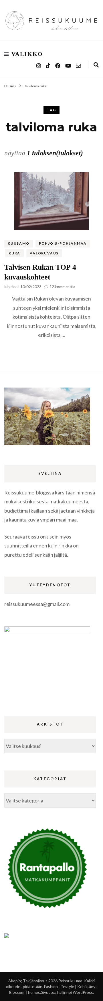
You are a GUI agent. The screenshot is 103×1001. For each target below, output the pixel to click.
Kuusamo (18, 243)
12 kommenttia (62, 286)
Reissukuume (70, 980)
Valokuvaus (44, 253)
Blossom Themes (24, 992)
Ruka (14, 253)
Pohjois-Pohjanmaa (63, 243)
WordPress (83, 992)
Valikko (27, 54)
